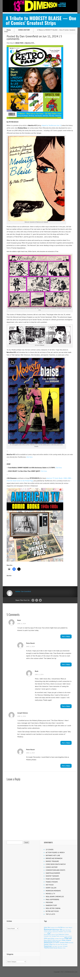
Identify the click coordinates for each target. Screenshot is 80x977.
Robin (67, 942)
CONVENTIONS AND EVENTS (55, 870)
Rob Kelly (71, 942)
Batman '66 (57, 929)
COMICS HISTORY (24, 30)
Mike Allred (58, 940)
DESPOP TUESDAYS (52, 876)
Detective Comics (64, 934)
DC (49, 934)
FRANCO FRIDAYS (52, 882)
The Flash (54, 946)
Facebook (36, 600)
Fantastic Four (47, 936)
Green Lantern (68, 936)
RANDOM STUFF (51, 905)
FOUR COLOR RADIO (53, 879)
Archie (60, 927)
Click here (29, 457)
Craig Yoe (65, 931)
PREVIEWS (49, 902)
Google (32, 600)
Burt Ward (68, 930)
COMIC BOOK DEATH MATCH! (56, 864)
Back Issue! (65, 927)
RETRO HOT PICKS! (52, 911)
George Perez (55, 936)
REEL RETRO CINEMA (53, 908)
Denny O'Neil (54, 934)
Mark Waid (61, 938)
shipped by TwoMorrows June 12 (51, 125)
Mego (45, 940)
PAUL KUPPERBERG (52, 899)
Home (9, 30)
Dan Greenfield (29, 36)
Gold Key (62, 936)
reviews (62, 942)
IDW (45, 938)
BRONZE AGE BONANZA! (54, 858)
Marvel (68, 938)
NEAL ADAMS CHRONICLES (55, 896)
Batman (48, 929)
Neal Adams (66, 940)
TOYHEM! (65, 946)
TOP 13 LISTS (50, 914)
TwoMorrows (48, 948)
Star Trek (60, 944)
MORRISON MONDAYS (53, 891)
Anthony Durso (54, 927)
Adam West (47, 927)
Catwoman (55, 931)
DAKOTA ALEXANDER (53, 873)
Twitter (40, 600)
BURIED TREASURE (52, 861)
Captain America (48, 931)
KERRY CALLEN (51, 888)
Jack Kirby (50, 938)
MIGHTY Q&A (51, 940)
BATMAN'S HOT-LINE (53, 855)
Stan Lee (55, 944)
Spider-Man (48, 944)
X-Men (63, 948)
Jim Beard (57, 938)
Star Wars (65, 944)
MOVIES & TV (50, 894)
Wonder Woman (57, 948)
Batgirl (70, 927)
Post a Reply (66, 636)
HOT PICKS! (50, 885)
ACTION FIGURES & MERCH (55, 852)
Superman (48, 946)
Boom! (64, 930)
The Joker (60, 946)
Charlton (60, 931)
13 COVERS (49, 849)
